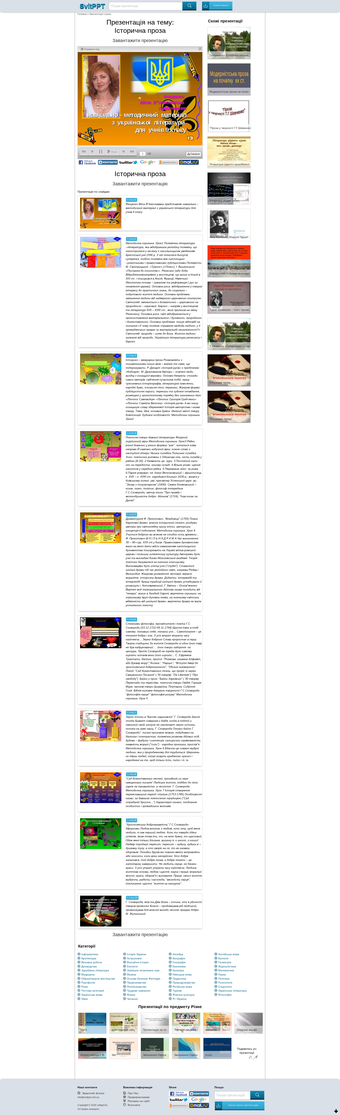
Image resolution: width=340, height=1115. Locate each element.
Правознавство (136, 982)
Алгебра (178, 954)
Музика (131, 974)
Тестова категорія (92, 990)
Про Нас (133, 1093)
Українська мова (91, 994)
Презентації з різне (100, 14)
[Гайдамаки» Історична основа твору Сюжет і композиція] (229, 42)
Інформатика (89, 954)
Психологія (225, 982)
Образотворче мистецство (98, 978)
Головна (82, 14)
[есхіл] (217, 1048)
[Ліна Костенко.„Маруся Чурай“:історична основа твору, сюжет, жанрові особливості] (229, 224)
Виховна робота (91, 962)
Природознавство (184, 982)
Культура (178, 970)
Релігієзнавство (136, 986)
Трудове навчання (138, 990)
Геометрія (224, 962)
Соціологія (225, 986)
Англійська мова (228, 954)
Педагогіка (179, 978)
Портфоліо (88, 982)
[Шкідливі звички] (249, 1023)
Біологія (223, 958)
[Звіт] (124, 1048)
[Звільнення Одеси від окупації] (155, 1048)
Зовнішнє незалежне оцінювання (145, 970)
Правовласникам (139, 1097)
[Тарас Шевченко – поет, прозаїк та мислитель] (229, 297)
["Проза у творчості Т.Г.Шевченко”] (229, 115)
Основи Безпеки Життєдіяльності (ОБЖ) (145, 978)
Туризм (177, 990)
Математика (226, 970)
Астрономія (134, 958)
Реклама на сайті (139, 1101)
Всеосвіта (134, 1105)
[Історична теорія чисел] (229, 188)
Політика (223, 978)
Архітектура (88, 958)
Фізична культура (183, 994)
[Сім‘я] (92, 1023)
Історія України (136, 954)
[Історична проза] (229, 370)
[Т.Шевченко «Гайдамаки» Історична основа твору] (229, 333)
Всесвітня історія (138, 962)
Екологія (132, 966)
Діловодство (89, 966)
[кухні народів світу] (124, 1023)
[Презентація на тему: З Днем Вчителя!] (155, 1023)
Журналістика (227, 966)
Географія (179, 962)
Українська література (232, 990)
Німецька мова (182, 974)
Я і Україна (180, 998)
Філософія (225, 994)
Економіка (179, 966)
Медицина (88, 974)
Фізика (131, 994)
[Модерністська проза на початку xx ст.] (229, 79)
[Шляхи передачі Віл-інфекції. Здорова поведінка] (92, 1048)
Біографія (179, 958)
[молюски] (217, 1023)
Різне (84, 986)
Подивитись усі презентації (246, 1050)
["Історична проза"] (229, 406)
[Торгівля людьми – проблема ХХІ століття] (186, 1023)
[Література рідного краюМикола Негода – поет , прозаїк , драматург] (229, 152)
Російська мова (182, 986)
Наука (222, 974)
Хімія (84, 998)
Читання (132, 998)
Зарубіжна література (95, 970)
